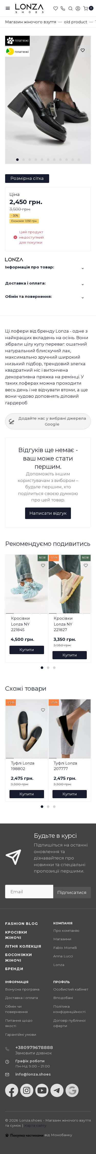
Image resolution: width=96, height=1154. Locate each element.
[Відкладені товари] (56, 8)
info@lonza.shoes (33, 1074)
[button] (17, 159)
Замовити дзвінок (33, 1053)
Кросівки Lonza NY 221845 (20, 624)
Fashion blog (21, 924)
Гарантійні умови (20, 1034)
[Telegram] (56, 1090)
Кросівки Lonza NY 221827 (63, 624)
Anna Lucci (63, 956)
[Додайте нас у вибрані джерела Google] (72, 1090)
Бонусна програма (22, 989)
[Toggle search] (70, 8)
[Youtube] (41, 1090)
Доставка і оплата (21, 998)
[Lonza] (29, 8)
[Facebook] (11, 1090)
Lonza (58, 965)
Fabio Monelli (65, 948)
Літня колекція (23, 946)
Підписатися (72, 892)
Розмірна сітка (27, 178)
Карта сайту (35, 1125)
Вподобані (63, 998)
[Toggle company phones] (62, 8)
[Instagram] (26, 1090)
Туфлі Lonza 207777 (65, 766)
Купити (26, 649)
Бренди (14, 969)
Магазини (62, 939)
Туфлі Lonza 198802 (22, 766)
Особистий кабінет (70, 989)
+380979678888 (34, 1047)
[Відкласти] (43, 566)
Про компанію (66, 930)
